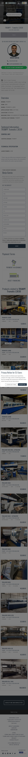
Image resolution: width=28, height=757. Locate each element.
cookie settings (11, 384)
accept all (22, 384)
